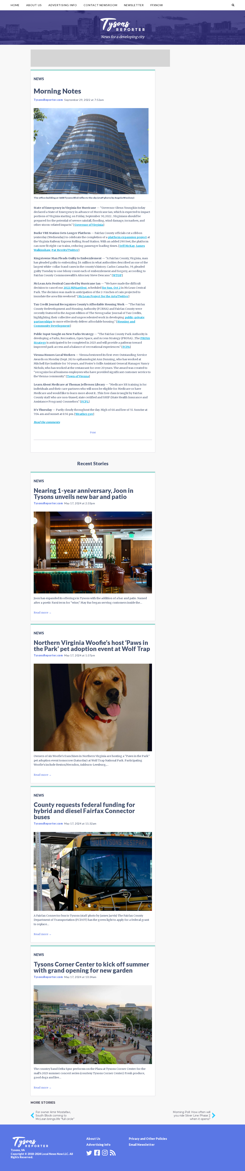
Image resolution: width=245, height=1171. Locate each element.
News (39, 79)
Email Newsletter (142, 1144)
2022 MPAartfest (75, 287)
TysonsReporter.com (48, 99)
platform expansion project (127, 237)
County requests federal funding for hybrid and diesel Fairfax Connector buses (84, 811)
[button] (233, 5)
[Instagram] (105, 1152)
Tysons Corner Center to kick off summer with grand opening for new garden (91, 967)
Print (93, 432)
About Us (34, 5)
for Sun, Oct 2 (111, 287)
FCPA (126, 347)
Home (15, 5)
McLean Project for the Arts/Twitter (103, 296)
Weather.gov (84, 414)
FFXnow (156, 5)
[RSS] (113, 1152)
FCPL (84, 401)
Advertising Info (62, 5)
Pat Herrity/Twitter (64, 250)
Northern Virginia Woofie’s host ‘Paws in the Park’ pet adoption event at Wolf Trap (92, 645)
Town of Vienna (78, 376)
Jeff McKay (127, 246)
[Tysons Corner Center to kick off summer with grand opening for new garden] (93, 1024)
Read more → (42, 612)
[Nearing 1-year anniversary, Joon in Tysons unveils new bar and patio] (93, 552)
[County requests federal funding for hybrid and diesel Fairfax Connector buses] (93, 871)
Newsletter (134, 5)
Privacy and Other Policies (148, 1138)
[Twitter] (89, 1153)
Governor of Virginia (88, 225)
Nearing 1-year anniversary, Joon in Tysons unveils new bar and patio (83, 493)
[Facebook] (97, 1152)
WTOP (117, 275)
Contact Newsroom (100, 5)
